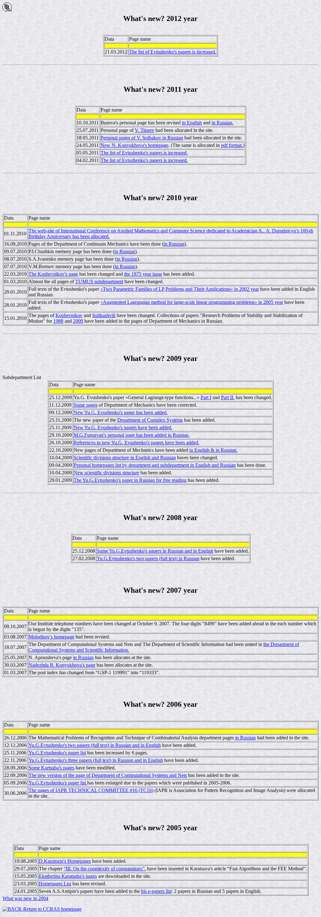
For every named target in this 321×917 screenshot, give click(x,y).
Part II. (227, 397)
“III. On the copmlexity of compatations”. (105, 868)
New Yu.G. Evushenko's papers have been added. (123, 427)
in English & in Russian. (213, 450)
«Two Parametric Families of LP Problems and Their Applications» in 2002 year (179, 289)
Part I (206, 397)
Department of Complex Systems (150, 420)
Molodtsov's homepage (51, 636)
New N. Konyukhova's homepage (134, 145)
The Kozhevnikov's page (53, 274)
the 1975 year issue (143, 274)
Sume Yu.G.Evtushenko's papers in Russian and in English (155, 551)
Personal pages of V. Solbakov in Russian (142, 137)
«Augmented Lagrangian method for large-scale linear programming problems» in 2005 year (191, 302)
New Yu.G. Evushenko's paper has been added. (121, 412)
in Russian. (223, 122)
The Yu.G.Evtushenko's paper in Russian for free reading (130, 480)
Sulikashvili (103, 315)
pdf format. (232, 145)
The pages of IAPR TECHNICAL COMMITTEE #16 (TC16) (91, 790)
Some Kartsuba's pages (51, 767)
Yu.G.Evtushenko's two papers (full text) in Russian (148, 558)
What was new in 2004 (25, 898)
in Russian (174, 244)
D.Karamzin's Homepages (65, 861)
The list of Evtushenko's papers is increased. (172, 52)
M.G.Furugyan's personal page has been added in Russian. (132, 435)
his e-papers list (156, 891)
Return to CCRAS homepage (52, 909)
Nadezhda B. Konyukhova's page (62, 665)
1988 (58, 321)
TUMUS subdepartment (99, 281)
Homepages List (55, 883)
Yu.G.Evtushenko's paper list (57, 752)
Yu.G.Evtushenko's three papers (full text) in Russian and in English (96, 760)
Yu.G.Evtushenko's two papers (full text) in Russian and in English (95, 745)
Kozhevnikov (68, 315)
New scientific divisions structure (106, 472)
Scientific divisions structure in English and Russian (125, 457)
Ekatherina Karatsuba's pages (68, 876)
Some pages (85, 405)
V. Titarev (144, 130)
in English (192, 122)
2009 (78, 321)
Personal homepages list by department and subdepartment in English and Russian (155, 465)
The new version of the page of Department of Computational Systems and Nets (108, 775)
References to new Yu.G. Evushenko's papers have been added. (136, 442)
